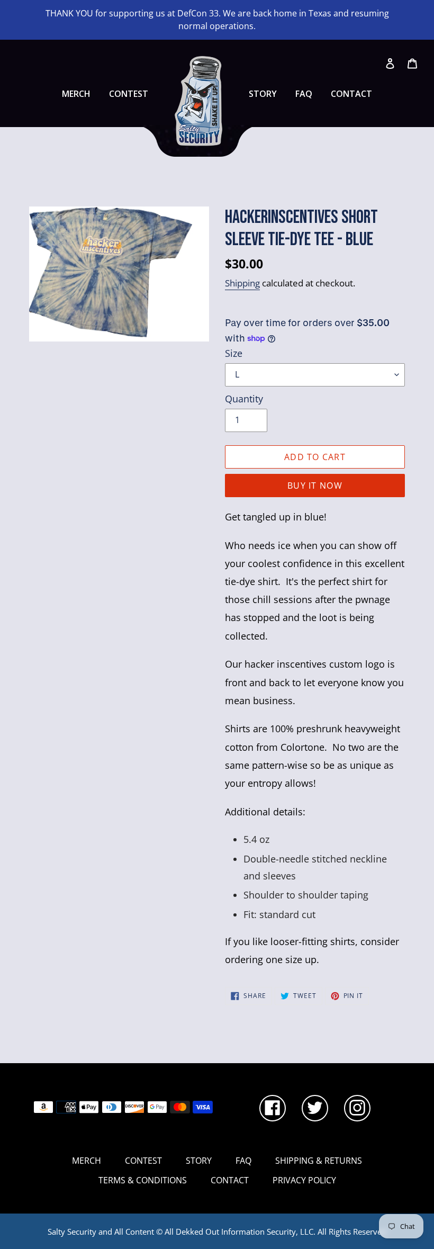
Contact (351, 94)
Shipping (242, 283)
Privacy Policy (304, 1180)
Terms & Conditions (142, 1180)
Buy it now (314, 485)
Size (233, 353)
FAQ (303, 94)
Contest (128, 94)
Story (263, 94)
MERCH (76, 94)
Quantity (244, 398)
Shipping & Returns (318, 1160)
